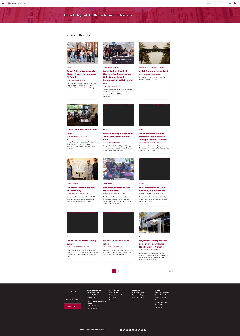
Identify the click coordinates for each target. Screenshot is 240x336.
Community (70, 129)
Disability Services (160, 297)
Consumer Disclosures (161, 302)
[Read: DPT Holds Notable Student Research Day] (82, 169)
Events (105, 67)
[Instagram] (127, 330)
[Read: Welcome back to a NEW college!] (118, 222)
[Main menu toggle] (3, 3)
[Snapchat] (145, 330)
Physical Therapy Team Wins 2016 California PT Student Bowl (118, 136)
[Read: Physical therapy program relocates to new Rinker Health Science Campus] (154, 222)
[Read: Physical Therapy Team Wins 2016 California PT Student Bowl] (118, 115)
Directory (157, 300)
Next (170, 271)
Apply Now (112, 297)
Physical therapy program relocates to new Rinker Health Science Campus (153, 243)
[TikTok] (139, 330)
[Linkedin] (136, 330)
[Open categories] (174, 15)
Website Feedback (160, 295)
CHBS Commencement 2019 (153, 71)
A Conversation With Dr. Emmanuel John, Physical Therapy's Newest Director (153, 136)
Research (88, 129)
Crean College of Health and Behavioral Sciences (98, 15)
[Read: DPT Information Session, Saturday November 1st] (154, 169)
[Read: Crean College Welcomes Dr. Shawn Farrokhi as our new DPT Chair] (82, 52)
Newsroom (135, 300)
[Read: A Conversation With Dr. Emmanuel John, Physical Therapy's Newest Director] (154, 115)
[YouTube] (133, 330)
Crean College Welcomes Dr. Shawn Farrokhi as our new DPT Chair (81, 74)
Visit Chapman (113, 292)
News (110, 67)
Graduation (153, 67)
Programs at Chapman (139, 295)
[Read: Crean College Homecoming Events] (82, 222)
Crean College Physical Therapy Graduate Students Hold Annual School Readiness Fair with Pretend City (118, 77)
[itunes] (142, 330)
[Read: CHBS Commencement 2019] (154, 52)
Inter (69, 133)
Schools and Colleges (138, 292)
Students (115, 67)
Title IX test (158, 307)
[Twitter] (124, 330)
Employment (113, 300)
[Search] (230, 3)
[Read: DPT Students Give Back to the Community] (118, 169)
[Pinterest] (130, 330)
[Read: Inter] (82, 115)
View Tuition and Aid (115, 295)
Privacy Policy (159, 305)
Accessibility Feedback (162, 292)
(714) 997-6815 (91, 297)
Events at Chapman (138, 297)
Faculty (69, 67)
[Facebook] (121, 330)
